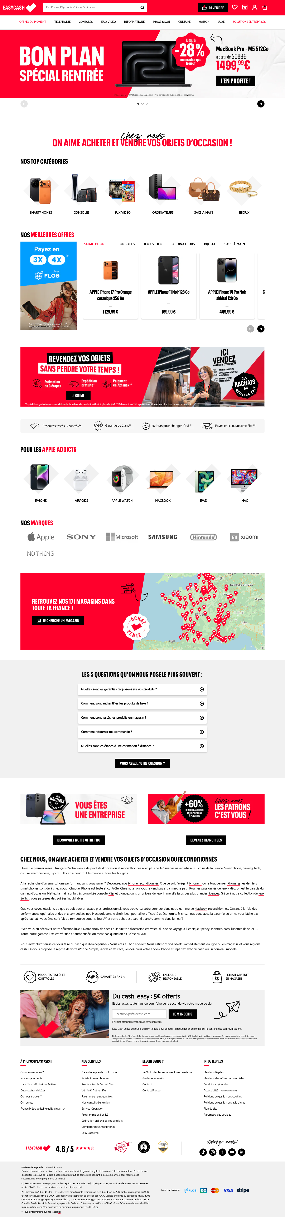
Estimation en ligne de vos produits (102, 1121)
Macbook (201, 909)
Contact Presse (151, 1090)
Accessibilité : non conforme (220, 1090)
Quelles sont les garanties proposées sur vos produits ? (119, 689)
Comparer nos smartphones (98, 1127)
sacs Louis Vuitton (116, 929)
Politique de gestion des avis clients (224, 1102)
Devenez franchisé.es (32, 1090)
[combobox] (95, 7)
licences (213, 893)
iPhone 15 (233, 883)
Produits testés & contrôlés (98, 1084)
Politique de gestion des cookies (223, 1096)
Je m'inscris (182, 1013)
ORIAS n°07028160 (115, 1203)
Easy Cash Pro (90, 1133)
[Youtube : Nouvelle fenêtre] (232, 1152)
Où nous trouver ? (31, 1096)
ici (97, 1207)
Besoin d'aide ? (153, 1061)
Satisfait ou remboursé (95, 1078)
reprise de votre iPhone (72, 949)
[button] (209, 587)
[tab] (138, 104)
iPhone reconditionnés (143, 883)
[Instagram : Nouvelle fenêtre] (213, 1152)
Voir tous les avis (67, 1148)
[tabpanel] (174, 292)
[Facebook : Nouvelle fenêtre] (222, 1152)
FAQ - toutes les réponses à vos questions (167, 1072)
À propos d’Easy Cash (36, 1061)
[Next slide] (261, 103)
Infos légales (213, 1061)
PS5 (111, 893)
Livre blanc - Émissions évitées (38, 1084)
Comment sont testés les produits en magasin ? (113, 718)
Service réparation (92, 1108)
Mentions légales (214, 1072)
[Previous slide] (24, 103)
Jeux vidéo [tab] (153, 244)
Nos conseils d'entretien (96, 1102)
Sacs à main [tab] (234, 244)
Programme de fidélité (95, 1114)
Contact (147, 1084)
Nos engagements (31, 1078)
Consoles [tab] (126, 244)
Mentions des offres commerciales (224, 1078)
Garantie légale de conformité (99, 1072)
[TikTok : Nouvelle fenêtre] (203, 1152)
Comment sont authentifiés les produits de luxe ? (114, 703)
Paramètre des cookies (217, 1114)
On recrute (26, 1102)
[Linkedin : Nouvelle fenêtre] (241, 1152)
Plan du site (210, 1108)
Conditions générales (216, 1084)
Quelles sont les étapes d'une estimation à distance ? (117, 746)
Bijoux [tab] (209, 244)
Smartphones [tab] (96, 244)
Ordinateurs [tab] (183, 244)
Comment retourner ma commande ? (106, 732)
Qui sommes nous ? (32, 1072)
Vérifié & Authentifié (94, 1090)
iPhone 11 (195, 883)
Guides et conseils (153, 1078)
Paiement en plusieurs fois (97, 1096)
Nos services (91, 1061)
